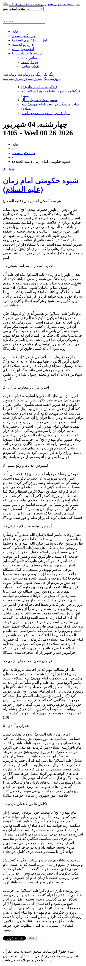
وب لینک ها (29, 62)
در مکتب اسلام (23, 36)
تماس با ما (29, 58)
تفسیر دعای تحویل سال (39, 100)
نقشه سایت (30, 66)
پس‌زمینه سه (13, 79)
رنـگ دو (36, 74)
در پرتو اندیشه (22, 44)
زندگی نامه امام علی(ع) (39, 87)
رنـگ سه (23, 74)
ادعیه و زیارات (23, 49)
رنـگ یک (49, 74)
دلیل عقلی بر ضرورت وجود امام (45, 113)
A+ (5, 169)
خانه (15, 31)
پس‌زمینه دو (33, 79)
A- (14, 169)
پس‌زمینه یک (52, 79)
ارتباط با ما (27, 53)
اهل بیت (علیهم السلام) (29, 40)
